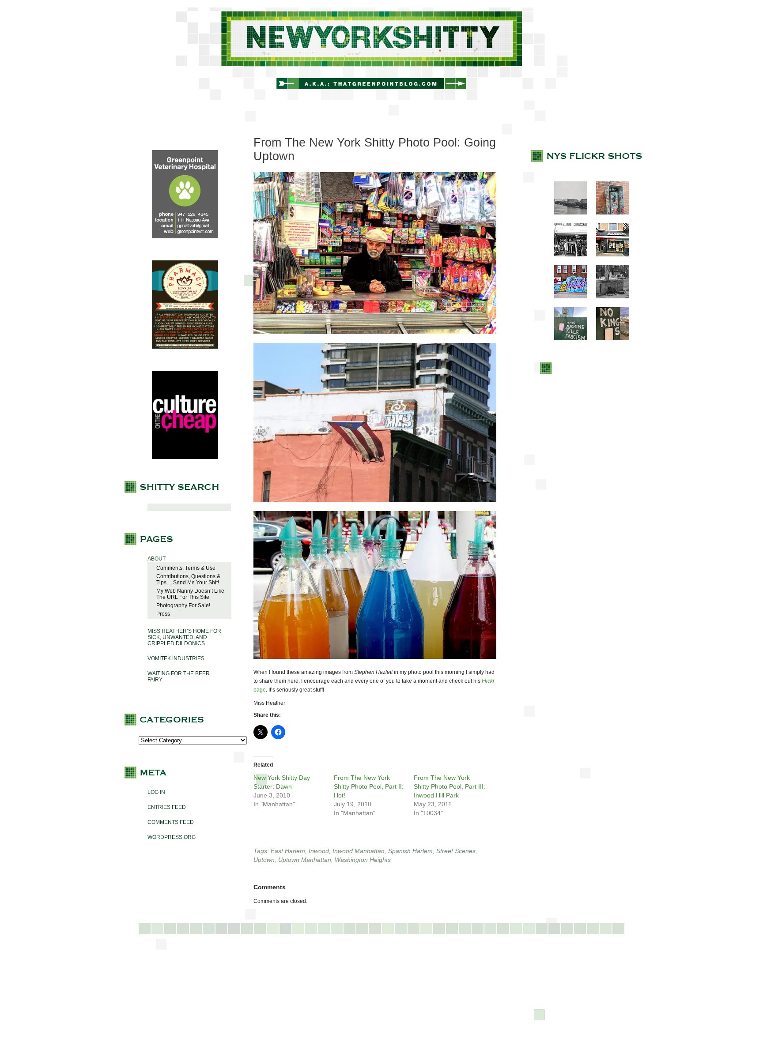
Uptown (264, 859)
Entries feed (166, 807)
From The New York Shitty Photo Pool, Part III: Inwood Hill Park (449, 786)
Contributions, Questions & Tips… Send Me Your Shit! (188, 579)
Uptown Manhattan (304, 859)
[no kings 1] (608, 338)
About (156, 559)
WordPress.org (171, 837)
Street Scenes (456, 850)
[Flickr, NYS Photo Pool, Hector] (374, 337)
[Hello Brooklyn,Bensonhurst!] (566, 296)
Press (163, 614)
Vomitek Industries (175, 658)
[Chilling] (608, 296)
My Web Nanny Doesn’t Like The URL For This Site (190, 594)
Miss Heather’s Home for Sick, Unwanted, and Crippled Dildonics (184, 637)
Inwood (319, 850)
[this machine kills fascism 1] (566, 338)
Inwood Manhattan (358, 850)
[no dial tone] (608, 213)
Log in (156, 792)
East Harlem (288, 850)
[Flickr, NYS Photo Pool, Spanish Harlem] (374, 505)
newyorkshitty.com (381, 54)
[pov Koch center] (566, 213)
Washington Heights (363, 859)
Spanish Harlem (410, 850)
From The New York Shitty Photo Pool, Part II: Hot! (369, 786)
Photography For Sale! (183, 605)
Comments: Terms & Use (185, 568)
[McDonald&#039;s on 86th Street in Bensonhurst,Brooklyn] (608, 255)
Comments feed (170, 822)
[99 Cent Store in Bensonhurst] (566, 255)
